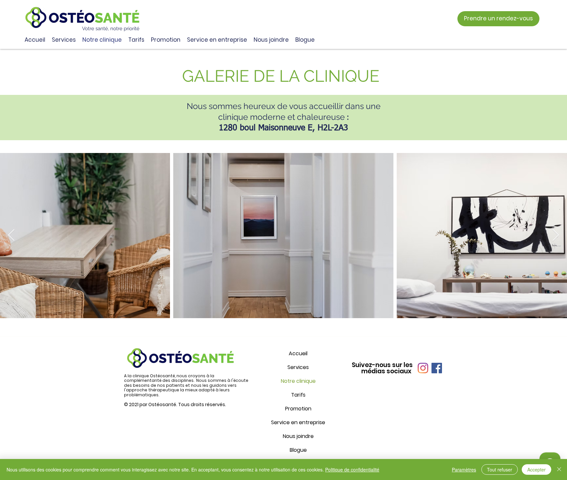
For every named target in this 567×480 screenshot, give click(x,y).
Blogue (298, 450)
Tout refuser (499, 469)
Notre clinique (298, 381)
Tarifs (298, 395)
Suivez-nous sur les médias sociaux (382, 368)
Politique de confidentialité (352, 469)
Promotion (298, 408)
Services (298, 367)
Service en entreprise (298, 422)
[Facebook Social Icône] (436, 368)
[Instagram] (423, 368)
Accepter (536, 469)
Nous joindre (298, 436)
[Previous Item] (11, 235)
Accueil (298, 353)
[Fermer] (559, 469)
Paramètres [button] (464, 469)
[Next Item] (555, 235)
